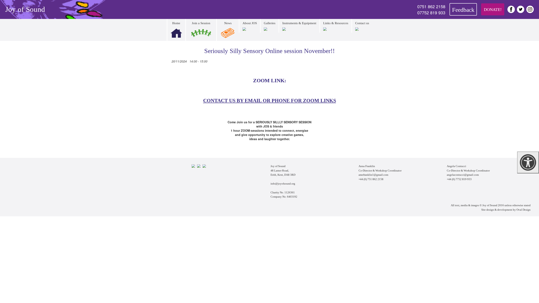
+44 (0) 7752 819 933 (459, 179)
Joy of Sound (25, 9)
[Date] (168, 60)
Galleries (269, 23)
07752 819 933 (431, 13)
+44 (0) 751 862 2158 (371, 179)
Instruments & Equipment (299, 23)
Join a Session (201, 23)
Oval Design (523, 209)
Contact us (362, 23)
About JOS (250, 23)
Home (176, 23)
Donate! (493, 9)
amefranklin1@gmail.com (373, 174)
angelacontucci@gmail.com (463, 174)
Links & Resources (335, 23)
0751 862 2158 (431, 6)
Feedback (463, 10)
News (228, 23)
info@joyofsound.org (283, 183)
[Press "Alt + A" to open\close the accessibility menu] (528, 162)
